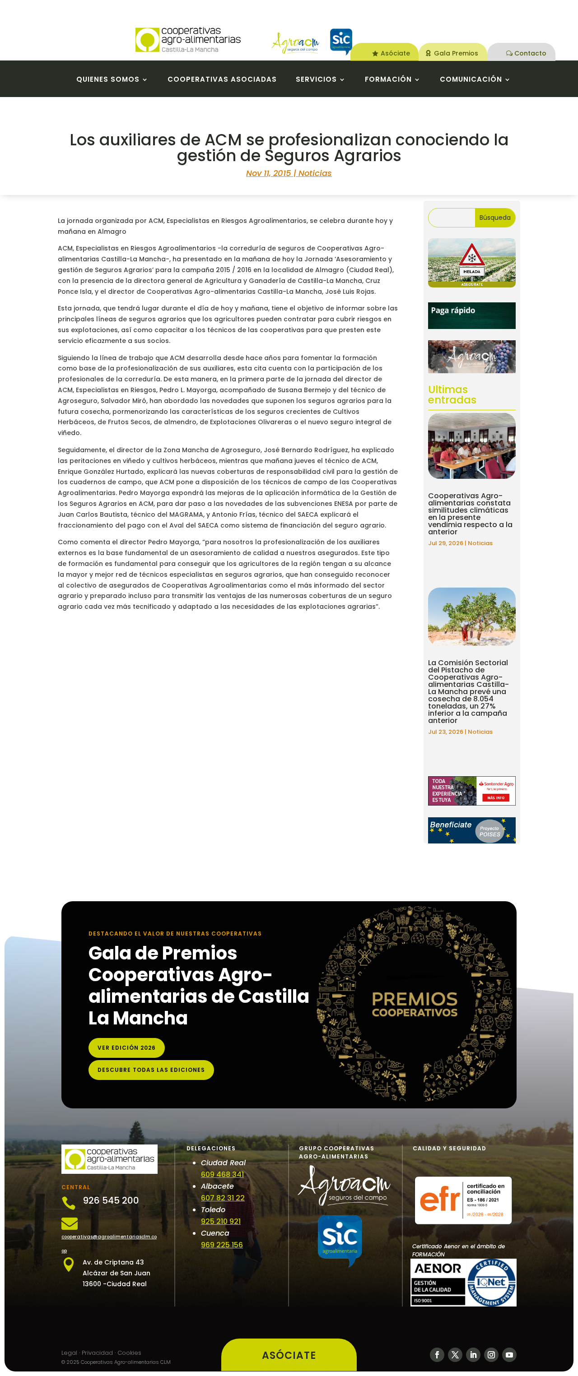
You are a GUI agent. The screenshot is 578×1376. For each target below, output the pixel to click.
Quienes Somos (108, 80)
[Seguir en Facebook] (437, 1355)
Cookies (129, 1352)
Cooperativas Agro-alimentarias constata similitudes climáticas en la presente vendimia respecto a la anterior (470, 514)
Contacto (530, 53)
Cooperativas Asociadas (222, 80)
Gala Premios (456, 53)
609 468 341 (222, 1174)
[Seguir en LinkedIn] (473, 1355)
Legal (69, 1352)
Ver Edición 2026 (127, 1048)
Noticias (315, 173)
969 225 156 (222, 1245)
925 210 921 (221, 1221)
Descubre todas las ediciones (151, 1070)
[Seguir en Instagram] (491, 1355)
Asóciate (395, 53)
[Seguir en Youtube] (509, 1355)
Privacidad (97, 1352)
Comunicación (471, 80)
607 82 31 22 (223, 1198)
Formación (388, 80)
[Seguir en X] (455, 1355)
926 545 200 (111, 1200)
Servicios (316, 80)
